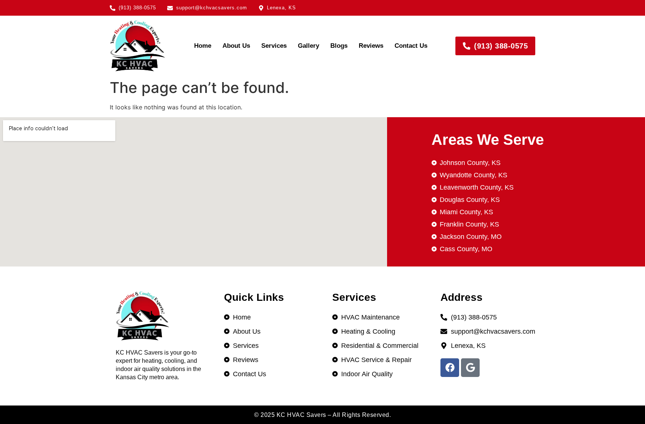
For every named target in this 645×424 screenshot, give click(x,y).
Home (202, 45)
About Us (236, 45)
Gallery (308, 45)
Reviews (371, 45)
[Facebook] (449, 367)
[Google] (470, 367)
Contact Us (411, 45)
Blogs (339, 45)
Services (274, 45)
